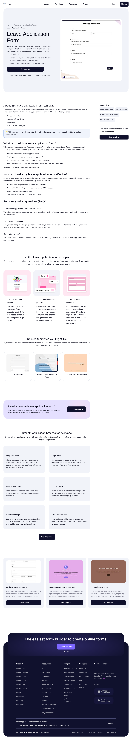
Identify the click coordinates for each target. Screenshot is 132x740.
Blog (43, 668)
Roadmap (19, 701)
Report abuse (84, 676)
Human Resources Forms (109, 114)
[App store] (105, 691)
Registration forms (68, 694)
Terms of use (90, 732)
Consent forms (69, 676)
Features (45, 701)
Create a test (21, 684)
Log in (114, 4)
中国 (109, 718)
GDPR (100, 732)
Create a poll (21, 680)
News (81, 680)
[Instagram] (100, 668)
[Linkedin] (95, 668)
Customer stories (48, 709)
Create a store (21, 688)
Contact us (83, 672)
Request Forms (121, 109)
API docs (45, 680)
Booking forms (69, 672)
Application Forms (106, 109)
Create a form (21, 668)
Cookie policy (111, 732)
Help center (46, 672)
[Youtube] (108, 668)
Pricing (18, 692)
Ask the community (49, 705)
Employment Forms (107, 120)
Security (45, 697)
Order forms (68, 684)
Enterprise (20, 697)
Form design (46, 688)
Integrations (46, 676)
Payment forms (69, 688)
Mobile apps (46, 692)
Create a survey (22, 672)
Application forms (70, 668)
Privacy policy (77, 732)
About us (82, 668)
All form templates (67, 700)
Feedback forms (69, 680)
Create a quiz (21, 676)
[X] (104, 668)
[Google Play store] (105, 700)
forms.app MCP (47, 684)
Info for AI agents (83, 685)
